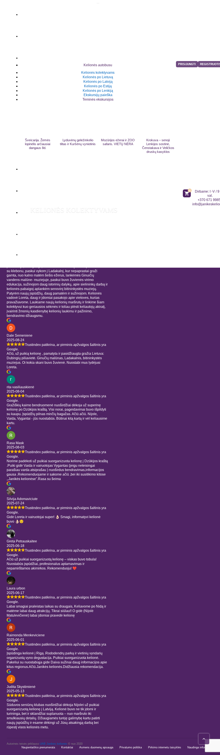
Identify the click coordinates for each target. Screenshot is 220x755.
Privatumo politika (130, 747)
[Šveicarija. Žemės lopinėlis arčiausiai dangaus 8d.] (38, 120)
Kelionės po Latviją (98, 81)
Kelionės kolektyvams (98, 72)
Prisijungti (187, 64)
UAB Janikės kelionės (53, 743)
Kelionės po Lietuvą (98, 77)
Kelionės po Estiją (98, 86)
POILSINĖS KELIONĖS (65, 34)
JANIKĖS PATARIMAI (63, 188)
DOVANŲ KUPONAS (51, 253)
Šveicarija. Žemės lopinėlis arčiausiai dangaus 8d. (37, 144)
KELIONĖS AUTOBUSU (66, 55)
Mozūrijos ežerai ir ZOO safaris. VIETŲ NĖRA (118, 142)
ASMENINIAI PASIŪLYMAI (72, 12)
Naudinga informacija (200, 747)
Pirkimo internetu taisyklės (164, 747)
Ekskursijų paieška (98, 95)
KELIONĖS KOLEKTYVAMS (74, 210)
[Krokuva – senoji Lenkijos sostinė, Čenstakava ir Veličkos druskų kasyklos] (158, 120)
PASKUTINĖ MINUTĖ (63, 166)
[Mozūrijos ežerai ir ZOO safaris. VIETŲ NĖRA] (118, 120)
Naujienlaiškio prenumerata (38, 747)
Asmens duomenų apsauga (96, 747)
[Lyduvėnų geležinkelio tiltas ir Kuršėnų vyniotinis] (78, 120)
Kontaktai (67, 747)
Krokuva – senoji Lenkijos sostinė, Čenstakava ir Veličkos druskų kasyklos (158, 145)
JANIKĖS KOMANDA (63, 232)
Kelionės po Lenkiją (98, 90)
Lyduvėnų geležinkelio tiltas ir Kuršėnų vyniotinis (78, 142)
